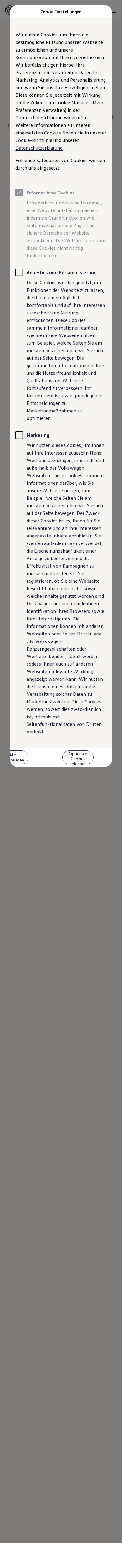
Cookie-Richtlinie (33, 140)
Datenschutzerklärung (39, 147)
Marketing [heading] (38, 435)
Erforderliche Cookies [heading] (51, 192)
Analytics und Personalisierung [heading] (62, 272)
